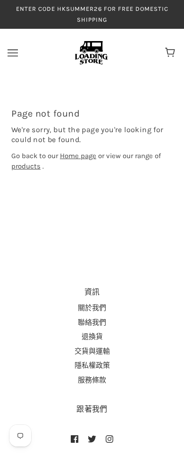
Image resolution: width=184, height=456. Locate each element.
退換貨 (92, 336)
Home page (78, 156)
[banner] (91, 52)
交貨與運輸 (92, 351)
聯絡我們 (92, 322)
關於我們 (92, 308)
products (26, 166)
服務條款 (92, 380)
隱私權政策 (92, 365)
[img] (74, 439)
